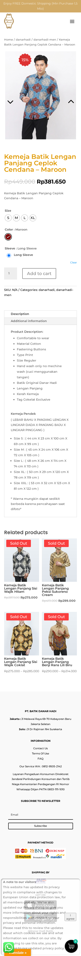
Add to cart (39, 273)
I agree (70, 916)
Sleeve (10, 248)
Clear (73, 262)
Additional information (29, 321)
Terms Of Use (40, 753)
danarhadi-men (44, 39)
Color (9, 229)
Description (20, 314)
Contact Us (40, 748)
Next (59, 96)
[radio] (8, 218)
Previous (22, 96)
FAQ (40, 758)
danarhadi (23, 39)
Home (8, 39)
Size (8, 211)
